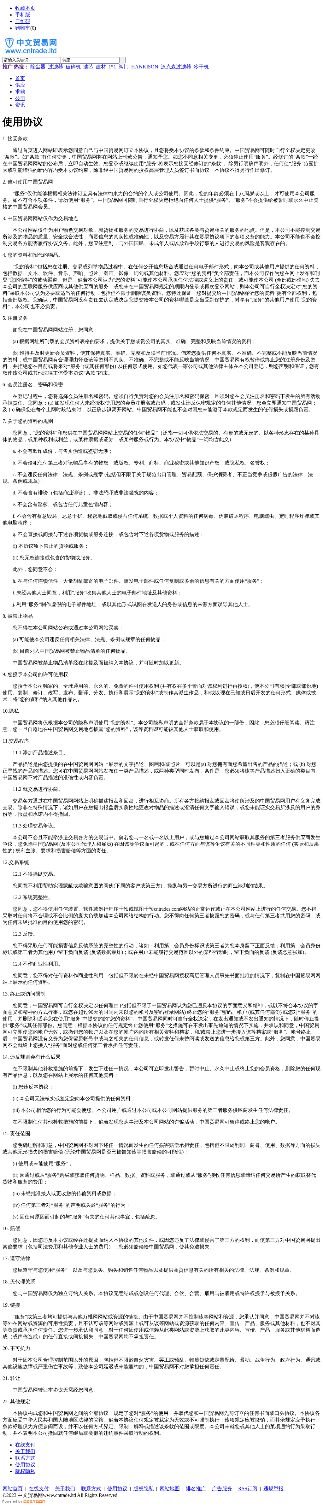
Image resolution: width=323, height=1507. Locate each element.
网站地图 (170, 1488)
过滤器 (55, 66)
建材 (101, 66)
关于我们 (25, 1451)
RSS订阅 (247, 1488)
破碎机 (73, 66)
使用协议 (25, 1464)
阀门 (124, 66)
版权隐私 (25, 1471)
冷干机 (201, 66)
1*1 (112, 66)
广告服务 (222, 1488)
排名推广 (196, 1488)
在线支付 (25, 1444)
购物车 (22, 28)
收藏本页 (25, 8)
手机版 (22, 14)
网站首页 (13, 1488)
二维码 (22, 21)
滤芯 (88, 66)
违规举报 (273, 1488)
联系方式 (25, 1458)
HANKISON (144, 66)
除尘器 (37, 66)
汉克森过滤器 (176, 66)
